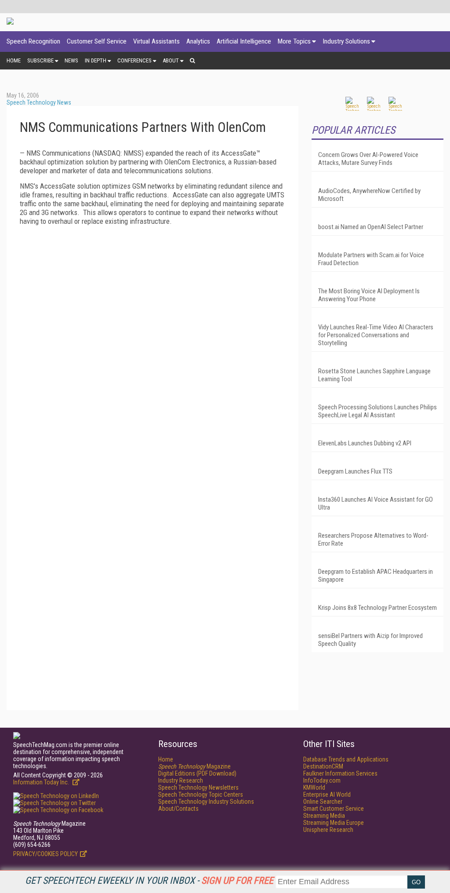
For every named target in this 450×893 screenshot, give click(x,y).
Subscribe (40, 60)
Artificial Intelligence (244, 41)
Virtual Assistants (156, 41)
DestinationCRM (323, 766)
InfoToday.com (322, 780)
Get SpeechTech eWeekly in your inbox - (149, 880)
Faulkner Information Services (340, 773)
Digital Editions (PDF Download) (197, 773)
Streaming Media (324, 815)
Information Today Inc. (41, 782)
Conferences (134, 60)
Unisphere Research (328, 829)
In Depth (95, 60)
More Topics (294, 41)
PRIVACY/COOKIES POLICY (45, 853)
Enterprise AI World (327, 794)
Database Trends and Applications (345, 759)
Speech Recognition (33, 41)
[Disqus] (152, 357)
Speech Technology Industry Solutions (206, 801)
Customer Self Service (97, 41)
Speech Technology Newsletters (198, 787)
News (71, 60)
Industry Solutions (346, 41)
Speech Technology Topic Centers (200, 794)
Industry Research (180, 780)
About (171, 60)
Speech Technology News (39, 102)
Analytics (198, 41)
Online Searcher (322, 801)
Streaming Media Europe (333, 822)
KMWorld (314, 787)
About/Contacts (178, 808)
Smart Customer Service (333, 808)
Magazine (194, 766)
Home (14, 60)
